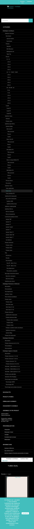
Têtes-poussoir (10, 131)
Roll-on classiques (10, 211)
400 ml (8, 82)
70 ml (8, 92)
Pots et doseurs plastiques (11, 296)
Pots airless (8, 183)
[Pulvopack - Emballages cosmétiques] (17, 10)
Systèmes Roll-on (9, 209)
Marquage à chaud (8, 432)
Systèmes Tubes (8, 185)
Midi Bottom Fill (9, 170)
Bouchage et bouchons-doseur (12, 273)
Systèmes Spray (8, 116)
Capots (7, 105)
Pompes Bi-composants (10, 335)
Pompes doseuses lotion (11, 317)
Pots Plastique (9, 260)
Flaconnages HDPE (10, 382)
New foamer (8, 36)
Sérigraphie (7, 429)
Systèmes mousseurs (10, 330)
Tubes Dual (8, 191)
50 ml (8, 90)
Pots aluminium (8, 289)
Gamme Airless (5, 413)
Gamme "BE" (9, 219)
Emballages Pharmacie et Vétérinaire (11, 283)
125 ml (8, 64)
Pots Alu (7, 258)
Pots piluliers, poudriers (11, 271)
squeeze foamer (10, 38)
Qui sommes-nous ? (9, 450)
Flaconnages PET (10, 384)
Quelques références (9, 448)
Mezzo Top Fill (9, 139)
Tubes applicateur (10, 188)
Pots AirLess (8, 255)
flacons (9, 144)
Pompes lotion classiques (12, 320)
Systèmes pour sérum (10, 281)
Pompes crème (9, 245)
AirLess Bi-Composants (11, 198)
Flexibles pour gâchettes (10, 374)
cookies (8, 520)
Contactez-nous (22, 2)
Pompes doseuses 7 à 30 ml (11, 358)
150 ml (8, 67)
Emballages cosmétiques (8, 30)
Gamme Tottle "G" (10, 232)
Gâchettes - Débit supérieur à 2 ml (12, 371)
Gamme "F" (8, 224)
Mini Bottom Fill (9, 149)
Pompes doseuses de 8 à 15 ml (12, 343)
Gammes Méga (9, 126)
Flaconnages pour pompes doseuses (13, 387)
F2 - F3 (8, 59)
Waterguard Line (10, 51)
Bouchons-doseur (10, 278)
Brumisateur (7, 286)
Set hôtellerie (9, 240)
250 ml (8, 80)
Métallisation (7, 439)
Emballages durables (9, 401)
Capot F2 (8, 108)
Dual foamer (9, 41)
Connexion (29, 1)
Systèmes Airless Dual (11, 203)
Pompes (7, 43)
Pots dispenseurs (10, 268)
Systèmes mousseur (9, 33)
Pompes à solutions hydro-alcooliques (14, 327)
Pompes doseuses (9, 242)
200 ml (8, 69)
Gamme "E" (8, 221)
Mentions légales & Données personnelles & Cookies (16, 453)
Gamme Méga (9, 332)
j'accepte (25, 513)
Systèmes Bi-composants (11, 314)
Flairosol (8, 118)
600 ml (8, 85)
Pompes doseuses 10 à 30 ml (12, 363)
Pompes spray (9, 121)
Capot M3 (8, 113)
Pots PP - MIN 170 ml (11, 265)
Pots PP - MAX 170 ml (11, 263)
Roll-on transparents (10, 214)
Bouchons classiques (10, 276)
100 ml (8, 61)
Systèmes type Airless (10, 123)
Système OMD (9, 201)
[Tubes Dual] (17, 487)
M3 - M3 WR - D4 (10, 87)
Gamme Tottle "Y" (10, 237)
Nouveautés (7, 392)
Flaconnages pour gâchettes (11, 379)
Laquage (6, 434)
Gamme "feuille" (9, 227)
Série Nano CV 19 (10, 307)
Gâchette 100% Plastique (10, 376)
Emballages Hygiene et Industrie (10, 351)
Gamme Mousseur (5, 415)
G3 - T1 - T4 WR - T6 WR (12, 72)
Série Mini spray (9, 304)
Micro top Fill (9, 129)
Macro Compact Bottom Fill (12, 160)
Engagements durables (10, 406)
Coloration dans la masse (10, 437)
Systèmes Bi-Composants (11, 196)
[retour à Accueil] (3, 459)
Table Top (8, 54)
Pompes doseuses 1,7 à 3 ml (11, 356)
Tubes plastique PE (10, 193)
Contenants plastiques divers (11, 216)
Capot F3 (8, 110)
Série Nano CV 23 (10, 309)
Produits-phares (8, 397)
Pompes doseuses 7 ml (11, 361)
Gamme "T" (8, 229)
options (16, 516)
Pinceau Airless (9, 180)
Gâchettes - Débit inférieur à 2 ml (12, 369)
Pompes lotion (9, 247)
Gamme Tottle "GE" (10, 234)
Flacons (7, 56)
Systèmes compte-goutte (10, 206)
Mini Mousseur (9, 49)
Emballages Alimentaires (8, 338)
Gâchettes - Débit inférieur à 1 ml (12, 366)
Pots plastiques (8, 345)
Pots (6, 252)
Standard (8, 46)
